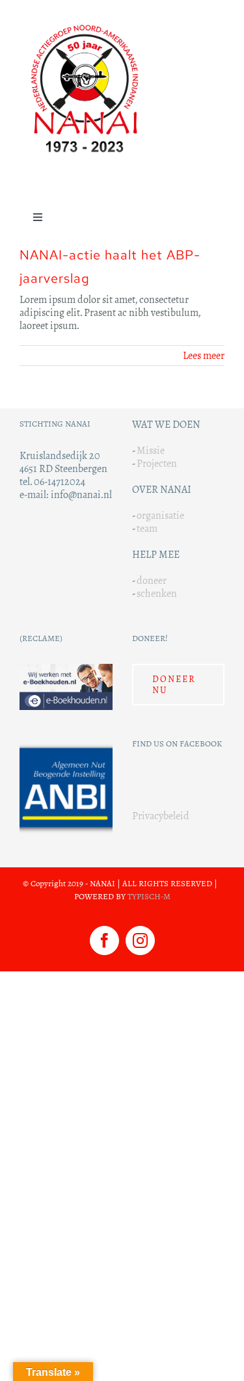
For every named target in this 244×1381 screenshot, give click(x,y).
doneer (152, 580)
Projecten (157, 463)
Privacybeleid (160, 816)
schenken (157, 593)
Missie (151, 450)
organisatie (160, 515)
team (147, 528)
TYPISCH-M (149, 896)
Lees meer (203, 355)
